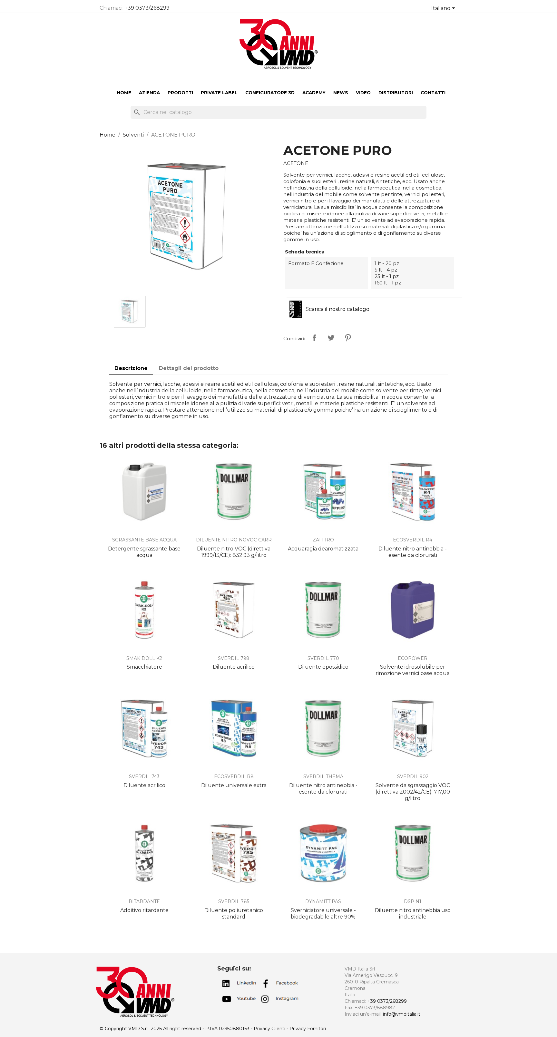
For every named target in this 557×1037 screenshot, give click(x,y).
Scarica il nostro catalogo (336, 309)
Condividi (314, 337)
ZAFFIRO (323, 540)
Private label (219, 92)
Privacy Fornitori (307, 1029)
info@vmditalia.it (401, 1014)
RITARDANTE (144, 901)
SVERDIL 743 (144, 776)
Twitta (331, 337)
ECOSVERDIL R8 (234, 776)
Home (124, 92)
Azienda (149, 92)
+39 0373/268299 (147, 8)
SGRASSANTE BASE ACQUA (144, 540)
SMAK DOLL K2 (144, 658)
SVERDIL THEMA (323, 776)
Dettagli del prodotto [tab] (189, 368)
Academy (314, 92)
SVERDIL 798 (233, 658)
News (340, 92)
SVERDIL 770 (323, 658)
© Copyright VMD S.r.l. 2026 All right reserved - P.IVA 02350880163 (175, 1029)
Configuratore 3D (270, 92)
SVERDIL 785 (233, 901)
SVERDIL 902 (412, 776)
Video (363, 92)
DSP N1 (412, 901)
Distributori (395, 92)
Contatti (433, 92)
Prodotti (180, 92)
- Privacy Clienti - (270, 1029)
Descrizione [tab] (131, 368)
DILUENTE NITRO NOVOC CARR (234, 540)
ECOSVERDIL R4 (412, 540)
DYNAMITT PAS (323, 901)
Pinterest (347, 337)
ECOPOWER (412, 658)
